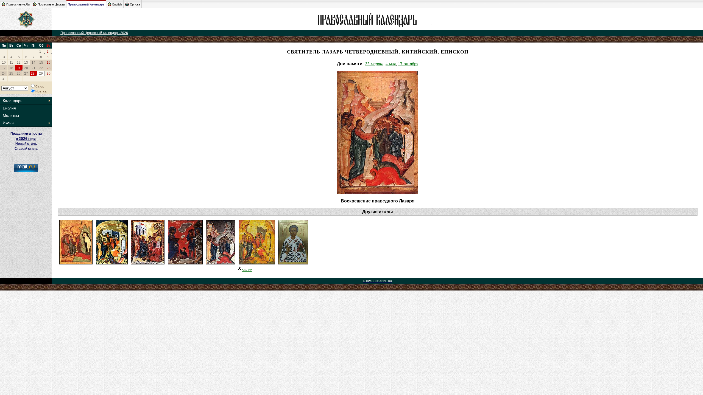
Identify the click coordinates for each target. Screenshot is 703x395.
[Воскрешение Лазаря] (112, 263)
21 (33, 68)
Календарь (12, 100)
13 (26, 62)
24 (4, 73)
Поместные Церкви (51, 4)
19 (18, 68)
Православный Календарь (86, 4)
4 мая (391, 63)
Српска (135, 4)
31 (4, 79)
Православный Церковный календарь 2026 (94, 33)
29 (41, 73)
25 (11, 73)
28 (33, 73)
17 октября (408, 63)
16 (49, 62)
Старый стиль (26, 149)
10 (4, 62)
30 (49, 73)
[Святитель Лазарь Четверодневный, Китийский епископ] (293, 263)
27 (26, 73)
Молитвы (11, 115)
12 (19, 62)
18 (11, 68)
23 (49, 68)
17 (4, 68)
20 (26, 68)
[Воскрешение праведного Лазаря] (257, 263)
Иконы (8, 123)
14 (33, 62)
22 (41, 68)
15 (41, 62)
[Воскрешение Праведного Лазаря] (75, 263)
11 (11, 62)
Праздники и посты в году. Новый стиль (26, 139)
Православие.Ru (18, 4)
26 (19, 73)
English (117, 4)
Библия (9, 108)
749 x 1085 (247, 270)
